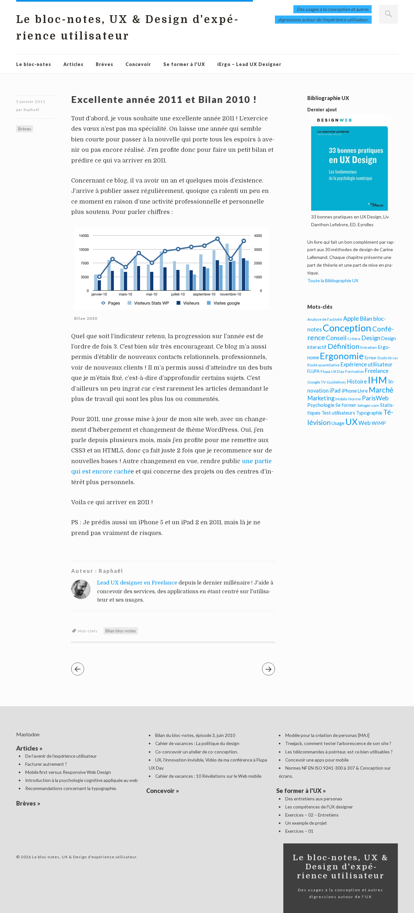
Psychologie (320, 405)
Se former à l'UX (298, 790)
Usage (338, 423)
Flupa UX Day (332, 371)
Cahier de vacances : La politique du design (197, 743)
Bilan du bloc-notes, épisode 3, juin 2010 (195, 735)
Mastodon (27, 734)
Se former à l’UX (184, 64)
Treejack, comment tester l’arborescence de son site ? (338, 743)
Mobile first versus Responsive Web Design (68, 772)
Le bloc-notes (33, 64)
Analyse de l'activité (324, 319)
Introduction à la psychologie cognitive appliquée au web (81, 780)
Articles (73, 64)
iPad (335, 390)
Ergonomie (342, 356)
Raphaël (31, 109)
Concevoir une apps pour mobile (317, 760)
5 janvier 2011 (30, 101)
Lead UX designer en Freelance (137, 583)
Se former (345, 405)
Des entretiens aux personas (313, 798)
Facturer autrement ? (46, 764)
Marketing (320, 398)
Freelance (376, 371)
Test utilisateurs (338, 413)
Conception (347, 327)
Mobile (341, 398)
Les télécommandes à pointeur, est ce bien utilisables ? (339, 751)
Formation (354, 371)
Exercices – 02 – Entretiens (312, 815)
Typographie (369, 413)
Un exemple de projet (306, 823)
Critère (353, 338)
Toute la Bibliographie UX (332, 280)
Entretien (368, 347)
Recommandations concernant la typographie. (71, 788)
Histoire (357, 381)
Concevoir (138, 64)
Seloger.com (368, 405)
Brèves (104, 64)
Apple (351, 318)
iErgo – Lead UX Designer (249, 64)
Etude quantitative (323, 364)
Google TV (316, 382)
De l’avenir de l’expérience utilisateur (61, 756)
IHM (377, 379)
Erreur (370, 357)
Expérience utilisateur (367, 364)
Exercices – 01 (299, 831)
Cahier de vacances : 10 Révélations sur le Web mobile (208, 776)
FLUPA (313, 371)
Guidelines (336, 382)
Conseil (336, 337)
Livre (363, 391)
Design (370, 337)
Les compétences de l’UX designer (319, 806)
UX (351, 421)
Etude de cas (387, 358)
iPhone (349, 391)
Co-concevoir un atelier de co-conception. (196, 751)
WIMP (379, 423)
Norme (354, 398)
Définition (343, 346)
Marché (381, 389)
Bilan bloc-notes (120, 630)
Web (364, 422)
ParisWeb (375, 398)
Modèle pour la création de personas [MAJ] (327, 735)
